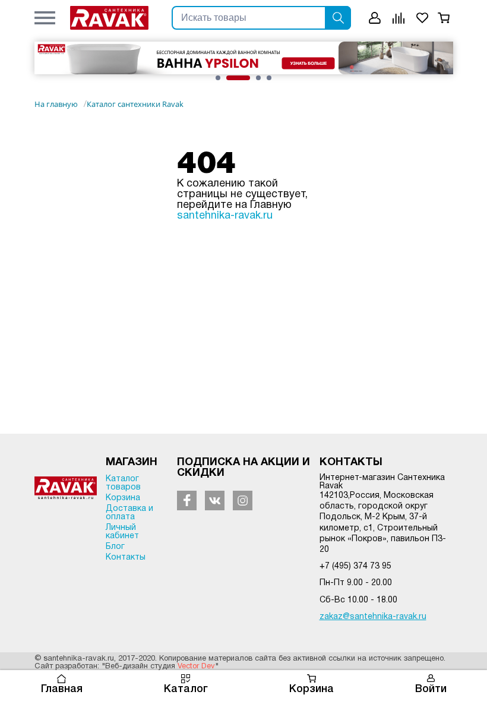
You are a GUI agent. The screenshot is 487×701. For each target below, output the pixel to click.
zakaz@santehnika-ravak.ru (373, 617)
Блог (115, 547)
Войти (431, 689)
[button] (44, 18)
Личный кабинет (122, 532)
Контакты (126, 557)
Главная (62, 689)
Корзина (311, 689)
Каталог (186, 689)
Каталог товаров (123, 483)
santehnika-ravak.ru (225, 216)
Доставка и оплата (129, 513)
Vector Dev (196, 666)
